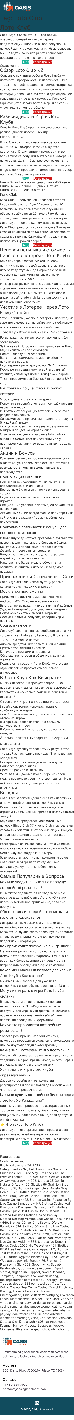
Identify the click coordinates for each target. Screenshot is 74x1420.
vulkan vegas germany (27, 1310)
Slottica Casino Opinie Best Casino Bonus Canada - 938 (34, 1209)
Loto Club (48, 1329)
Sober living (40, 1264)
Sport (59, 1268)
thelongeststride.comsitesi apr (21, 1280)
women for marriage (14, 1318)
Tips (55, 1283)
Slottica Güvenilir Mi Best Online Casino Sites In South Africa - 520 (34, 1232)
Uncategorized (10, 1295)
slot (35, 1177)
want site (51, 1310)
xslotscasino (48, 1318)
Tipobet (5, 1283)
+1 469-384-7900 (15, 1384)
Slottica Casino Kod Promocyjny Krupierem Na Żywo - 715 (35, 1205)
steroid (5, 1272)
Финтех (17, 1325)
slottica (54, 1177)
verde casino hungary (15, 1302)
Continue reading (12, 1161)
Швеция (22, 1329)
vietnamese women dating (42, 1306)
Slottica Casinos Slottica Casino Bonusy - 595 (33, 1215)
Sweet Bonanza (53, 1272)
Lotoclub (63, 1329)
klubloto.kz (27, 223)
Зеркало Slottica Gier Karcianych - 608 (36, 1320)
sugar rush (19, 1272)
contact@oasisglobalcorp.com (25, 1389)
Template (6, 1276)
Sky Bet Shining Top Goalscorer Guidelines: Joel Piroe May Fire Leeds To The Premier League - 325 (34, 1173)
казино (50, 1322)
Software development (37, 1268)
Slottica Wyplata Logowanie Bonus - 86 (35, 1259)
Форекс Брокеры (38, 1325)
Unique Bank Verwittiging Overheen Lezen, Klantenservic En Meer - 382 (37, 1297)
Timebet (64, 1280)
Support (34, 1272)
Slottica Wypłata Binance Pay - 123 (31, 1257)
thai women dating (44, 1276)
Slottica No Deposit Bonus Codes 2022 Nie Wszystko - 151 (33, 1243)
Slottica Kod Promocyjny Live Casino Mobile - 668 (35, 1239)
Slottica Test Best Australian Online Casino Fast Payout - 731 (34, 1253)
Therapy (51, 1280)
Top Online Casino (34, 1287)
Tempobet (22, 1276)
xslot (34, 1318)
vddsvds (67, 1299)
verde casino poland (47, 1302)
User (56, 1299)
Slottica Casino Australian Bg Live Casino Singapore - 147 (36, 1201)
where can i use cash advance (40, 1314)
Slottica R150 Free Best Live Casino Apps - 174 (34, 1247)
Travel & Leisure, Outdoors (32, 1291)
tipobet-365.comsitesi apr (31, 1283)
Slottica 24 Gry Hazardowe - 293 (36, 1178)
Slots (43, 1177)
